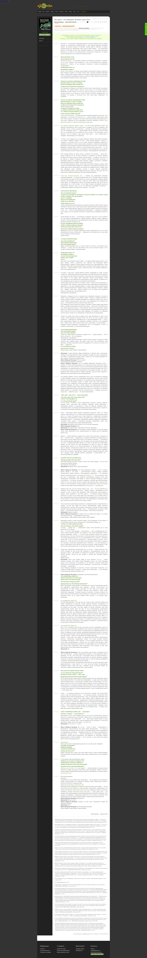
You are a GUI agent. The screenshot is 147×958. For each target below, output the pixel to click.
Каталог (47, 11)
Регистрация (83, 11)
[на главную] (44, 8)
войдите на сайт (94, 36)
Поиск (74, 11)
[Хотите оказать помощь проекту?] (146, 29)
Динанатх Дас (86, 933)
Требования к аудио (61, 948)
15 (104, 21)
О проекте (42, 948)
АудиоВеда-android (80, 948)
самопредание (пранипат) (68, 26)
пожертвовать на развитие (97, 954)
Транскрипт (41, 38)
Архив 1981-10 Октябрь (70, 22)
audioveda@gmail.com (95, 950)
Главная (39, 11)
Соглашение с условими (45, 952)
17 (55, 23)
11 (96, 21)
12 (98, 21)
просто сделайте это (90, 37)
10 (94, 21)
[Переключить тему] (9, 1)
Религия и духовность (84, 28)
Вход (78, 11)
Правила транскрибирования (63, 950)
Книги (66, 11)
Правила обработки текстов (63, 952)
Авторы (52, 11)
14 (102, 21)
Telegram (93, 948)
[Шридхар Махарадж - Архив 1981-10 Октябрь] (45, 29)
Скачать (45, 34)
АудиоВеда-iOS (79, 950)
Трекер (70, 11)
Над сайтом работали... (45, 950)
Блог (44, 11)
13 (100, 21)
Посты (56, 11)
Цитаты (41, 40)
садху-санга (58, 26)
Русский (5, 1)
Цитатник (61, 11)
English (1, 1)
